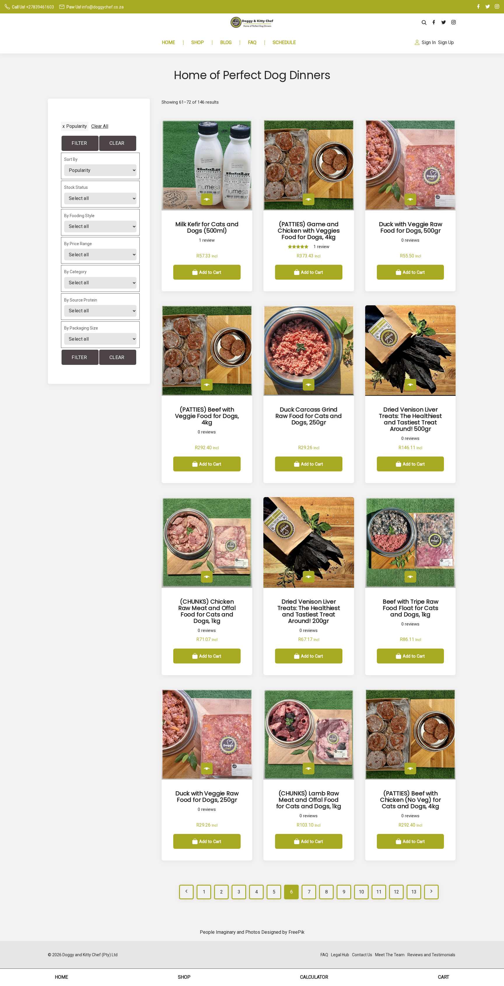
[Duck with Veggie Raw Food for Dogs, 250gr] (207, 768)
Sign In (429, 42)
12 (396, 892)
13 (413, 892)
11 (379, 892)
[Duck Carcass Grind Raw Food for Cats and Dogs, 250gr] (308, 385)
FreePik (296, 932)
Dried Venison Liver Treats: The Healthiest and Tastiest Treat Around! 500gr (410, 419)
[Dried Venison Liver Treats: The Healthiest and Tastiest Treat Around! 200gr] (308, 577)
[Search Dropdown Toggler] (424, 22)
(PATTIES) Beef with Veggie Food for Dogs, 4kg (207, 416)
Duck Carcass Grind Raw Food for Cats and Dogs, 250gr (308, 416)
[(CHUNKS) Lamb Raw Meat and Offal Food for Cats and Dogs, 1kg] (308, 768)
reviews (410, 240)
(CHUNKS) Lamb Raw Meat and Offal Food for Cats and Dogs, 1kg (308, 799)
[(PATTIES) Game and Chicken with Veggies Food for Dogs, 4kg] (308, 199)
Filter (79, 143)
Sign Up (446, 42)
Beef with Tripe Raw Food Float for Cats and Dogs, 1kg (410, 608)
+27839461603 (40, 7)
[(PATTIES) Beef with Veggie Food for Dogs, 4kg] (207, 385)
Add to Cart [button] (210, 272)
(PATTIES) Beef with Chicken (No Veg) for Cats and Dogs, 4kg (410, 799)
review (207, 240)
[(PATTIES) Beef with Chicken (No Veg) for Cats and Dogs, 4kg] (410, 768)
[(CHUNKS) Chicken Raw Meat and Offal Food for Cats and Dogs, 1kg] (207, 577)
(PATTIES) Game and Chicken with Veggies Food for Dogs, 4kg (309, 230)
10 (361, 892)
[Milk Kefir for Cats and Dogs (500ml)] (207, 199)
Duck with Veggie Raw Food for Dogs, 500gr (410, 227)
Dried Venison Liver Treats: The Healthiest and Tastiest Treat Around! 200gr (308, 611)
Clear (117, 143)
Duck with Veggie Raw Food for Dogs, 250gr (207, 796)
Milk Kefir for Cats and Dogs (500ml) (206, 227)
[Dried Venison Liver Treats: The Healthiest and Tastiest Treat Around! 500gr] (410, 385)
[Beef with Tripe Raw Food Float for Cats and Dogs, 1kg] (410, 577)
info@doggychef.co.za (103, 7)
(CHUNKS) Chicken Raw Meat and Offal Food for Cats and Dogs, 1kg (207, 611)
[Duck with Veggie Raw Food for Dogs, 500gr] (410, 199)
